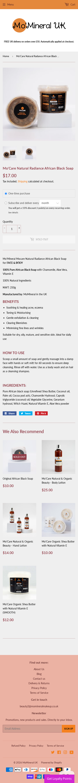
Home (6, 56)
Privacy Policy (39, 688)
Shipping (22, 181)
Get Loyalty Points (59, 779)
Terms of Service (39, 692)
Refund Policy (18, 745)
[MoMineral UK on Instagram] (65, 752)
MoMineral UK (30, 762)
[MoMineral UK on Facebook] (59, 752)
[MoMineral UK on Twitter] (53, 752)
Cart (72, 4)
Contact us (39, 678)
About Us (39, 669)
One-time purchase (19, 193)
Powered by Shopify (51, 762)
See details (13, 212)
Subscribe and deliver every (24, 202)
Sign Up (68, 728)
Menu (10, 4)
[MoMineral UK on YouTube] (71, 752)
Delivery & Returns (39, 683)
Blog (39, 673)
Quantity (8, 221)
